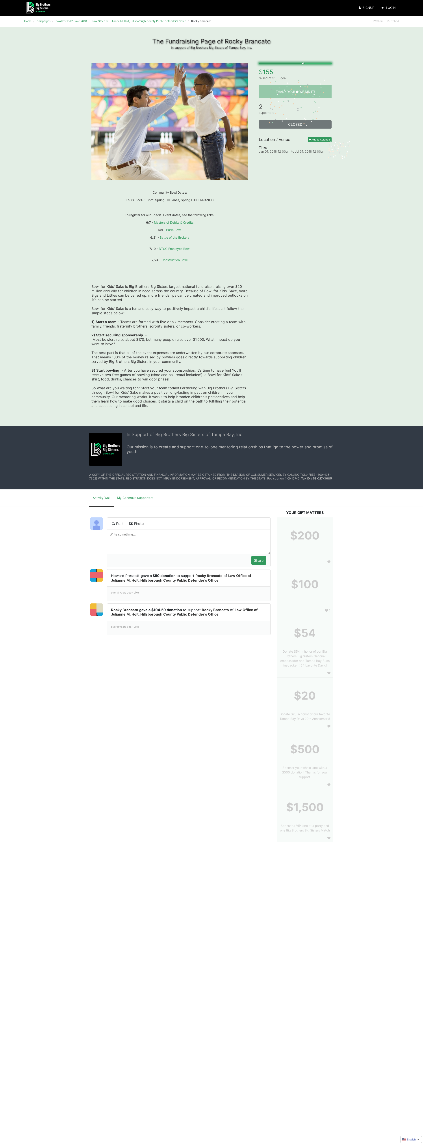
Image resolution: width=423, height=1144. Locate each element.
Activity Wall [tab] (101, 498)
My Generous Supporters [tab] (135, 498)
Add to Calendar (321, 139)
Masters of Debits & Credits (173, 222)
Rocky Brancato (209, 575)
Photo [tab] (139, 523)
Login (391, 7)
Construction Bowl (174, 260)
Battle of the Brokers (174, 237)
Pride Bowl (173, 230)
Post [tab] (120, 523)
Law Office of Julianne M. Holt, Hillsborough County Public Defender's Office (181, 577)
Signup (368, 7)
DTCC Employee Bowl (174, 249)
